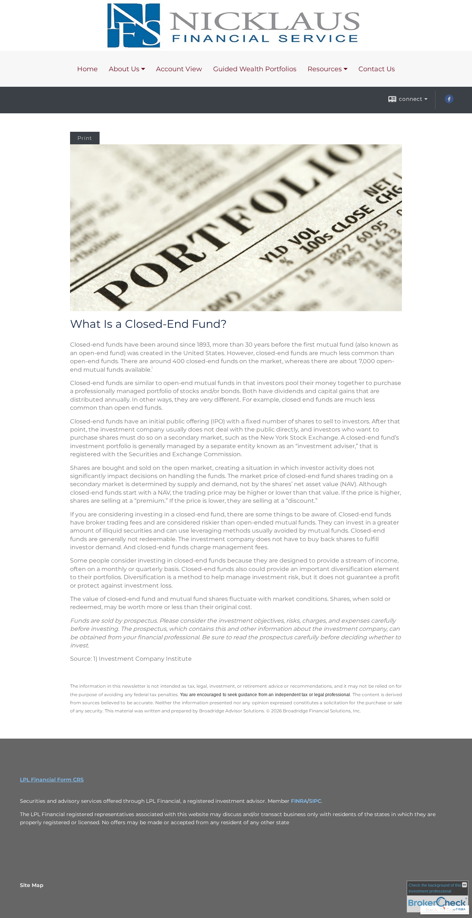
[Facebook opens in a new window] (449, 101)
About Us (124, 69)
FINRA (299, 801)
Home (87, 69)
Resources (325, 69)
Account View (179, 69)
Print (84, 138)
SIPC (315, 801)
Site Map (32, 885)
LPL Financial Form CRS (52, 779)
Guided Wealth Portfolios (254, 69)
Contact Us (376, 69)
